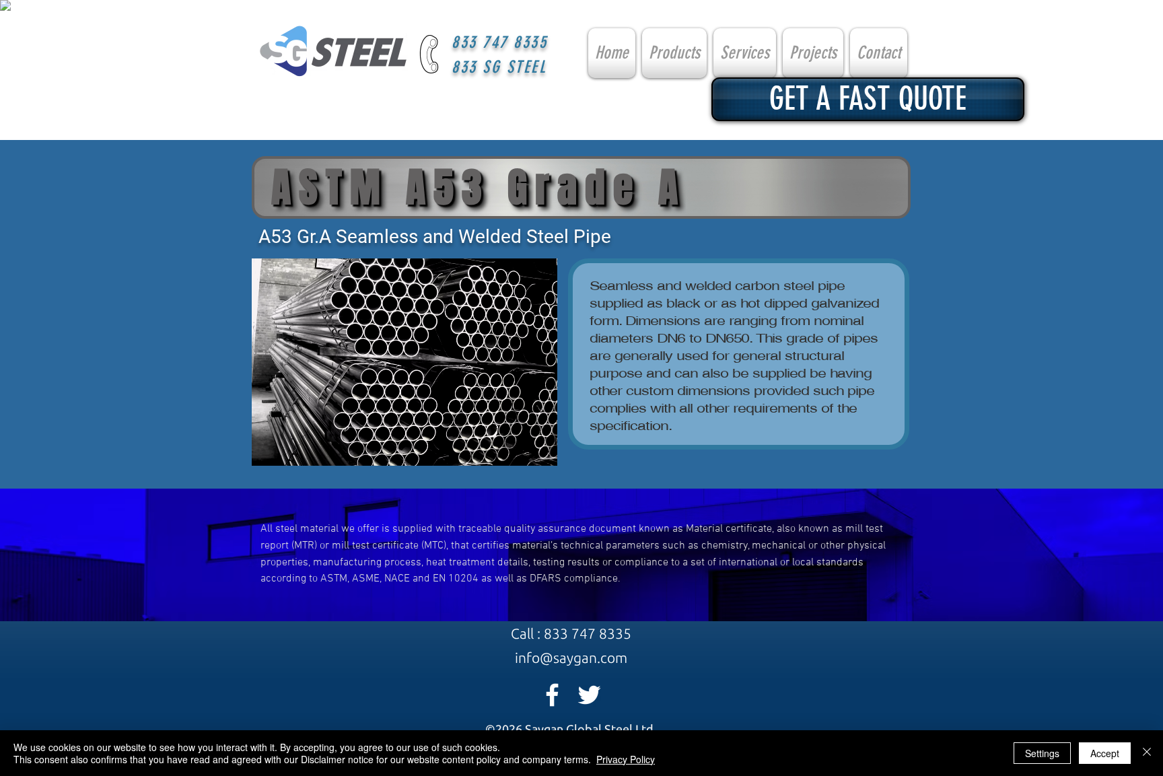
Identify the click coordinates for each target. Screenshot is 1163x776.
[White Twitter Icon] (589, 695)
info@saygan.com (571, 657)
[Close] (1147, 753)
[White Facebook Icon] (552, 695)
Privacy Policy (625, 759)
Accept (1104, 753)
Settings (1042, 753)
